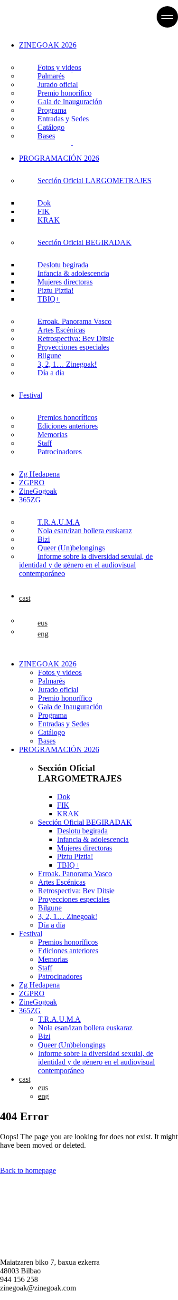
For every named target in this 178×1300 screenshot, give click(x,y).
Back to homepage (28, 1170)
